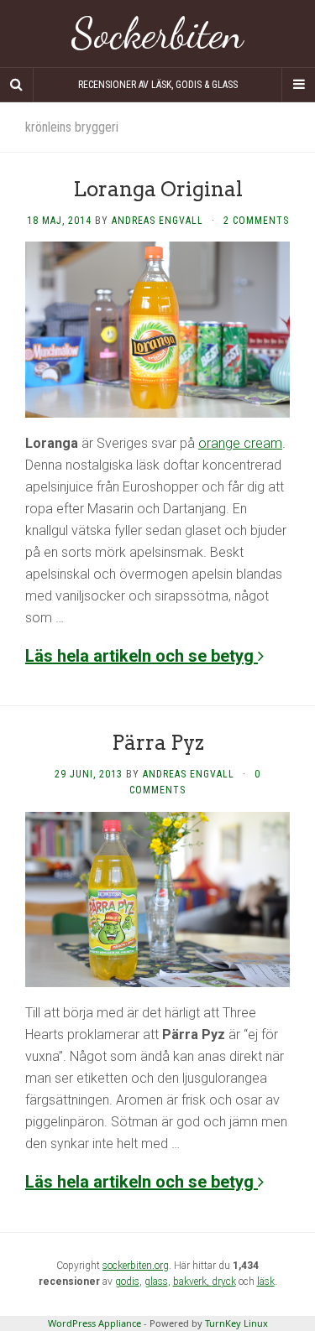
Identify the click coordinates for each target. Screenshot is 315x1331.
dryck (224, 1281)
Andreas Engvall (157, 220)
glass (156, 1281)
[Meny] (298, 84)
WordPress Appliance (94, 1323)
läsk (266, 1281)
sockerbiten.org (135, 1265)
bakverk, (192, 1281)
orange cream (240, 443)
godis (127, 1281)
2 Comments (256, 220)
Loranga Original (158, 189)
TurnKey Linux (236, 1323)
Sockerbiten (157, 34)
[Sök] (17, 84)
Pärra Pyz (158, 742)
